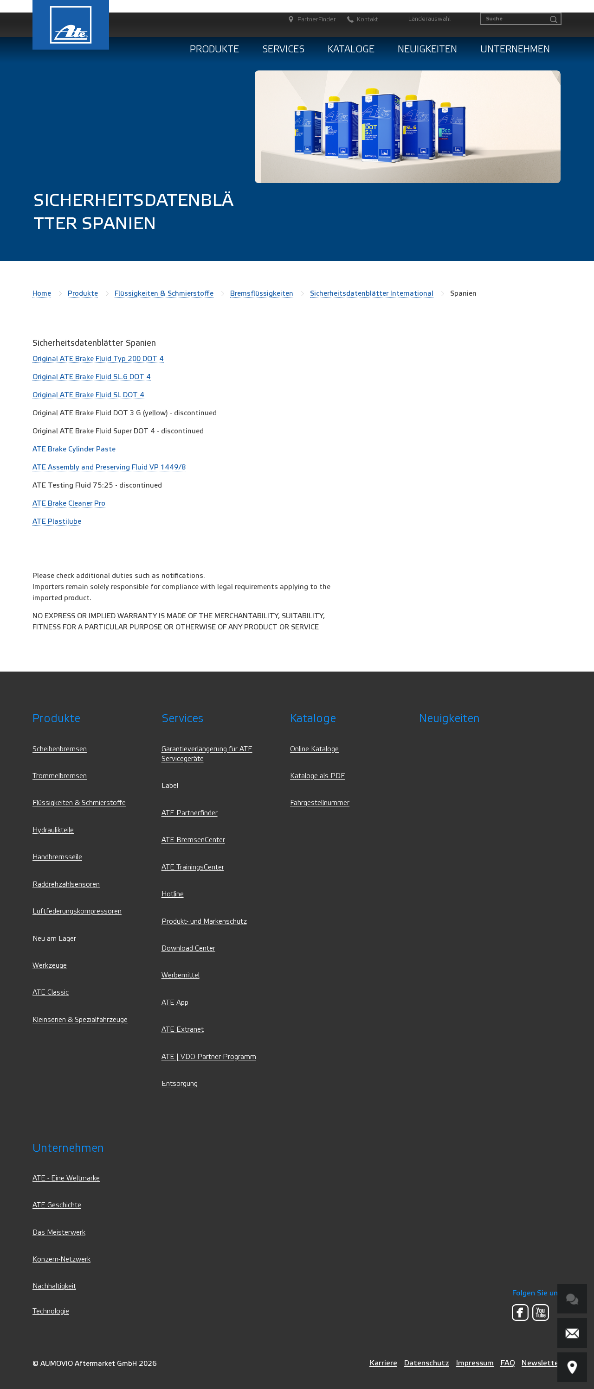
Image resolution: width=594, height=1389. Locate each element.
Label (169, 786)
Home (41, 293)
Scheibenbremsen (59, 749)
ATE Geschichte (56, 1205)
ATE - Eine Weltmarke (66, 1178)
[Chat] (572, 1298)
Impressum (475, 1363)
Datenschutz (426, 1363)
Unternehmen (515, 49)
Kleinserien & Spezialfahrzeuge (80, 1020)
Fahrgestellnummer (319, 803)
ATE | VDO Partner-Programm (208, 1057)
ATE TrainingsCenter (192, 867)
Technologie (50, 1311)
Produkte (214, 49)
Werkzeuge (49, 966)
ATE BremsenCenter (193, 840)
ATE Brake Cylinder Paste (74, 449)
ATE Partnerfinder (189, 813)
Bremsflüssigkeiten (261, 293)
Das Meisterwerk (58, 1233)
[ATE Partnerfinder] (572, 1367)
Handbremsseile (57, 857)
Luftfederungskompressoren (77, 911)
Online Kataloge (314, 749)
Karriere (383, 1363)
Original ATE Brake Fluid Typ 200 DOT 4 (98, 358)
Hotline (172, 894)
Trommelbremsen (59, 776)
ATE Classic (50, 992)
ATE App (174, 1003)
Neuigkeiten (427, 49)
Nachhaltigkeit (54, 1286)
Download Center (188, 948)
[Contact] (572, 1333)
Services (283, 49)
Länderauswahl (429, 19)
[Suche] (553, 19)
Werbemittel (180, 975)
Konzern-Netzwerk (61, 1259)
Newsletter (542, 1363)
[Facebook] (520, 1312)
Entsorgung (179, 1084)
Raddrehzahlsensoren (66, 884)
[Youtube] (540, 1312)
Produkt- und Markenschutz (204, 922)
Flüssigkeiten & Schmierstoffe (164, 293)
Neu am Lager (54, 939)
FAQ (507, 1363)
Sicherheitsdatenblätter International (371, 293)
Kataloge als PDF (317, 776)
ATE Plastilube (56, 521)
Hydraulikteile (53, 830)
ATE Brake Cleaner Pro (68, 503)
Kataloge (351, 49)
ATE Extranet (182, 1030)
